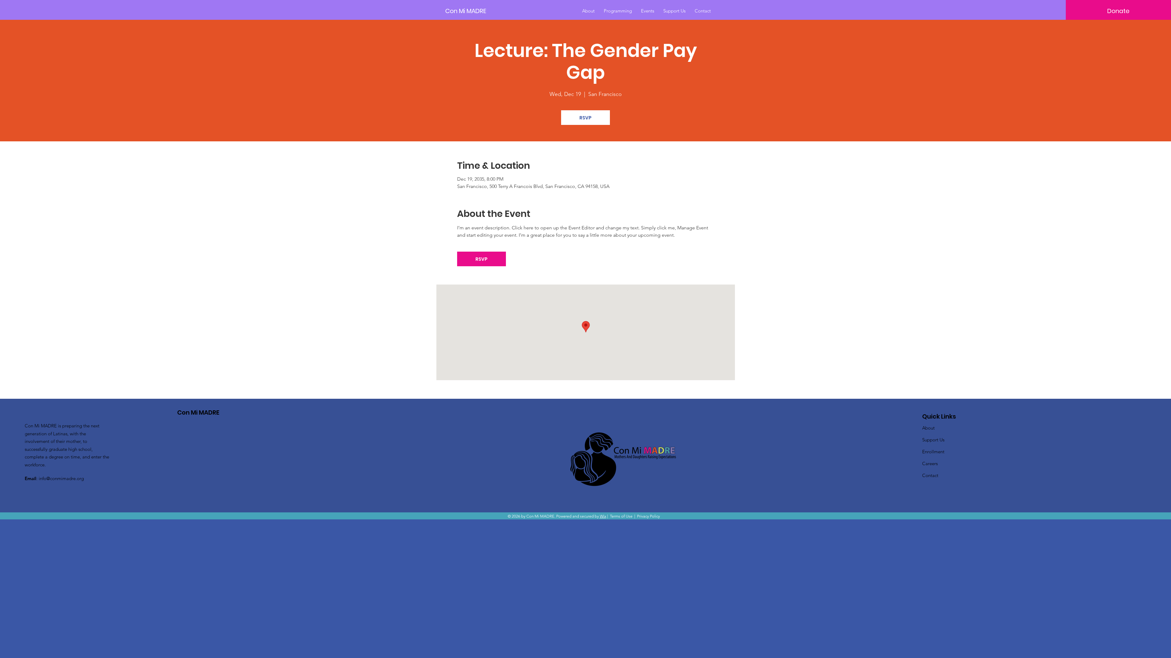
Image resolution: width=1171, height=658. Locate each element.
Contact (930, 475)
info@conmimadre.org (61, 478)
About (928, 428)
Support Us (933, 440)
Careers (930, 463)
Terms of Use (621, 516)
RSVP (585, 118)
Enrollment (933, 452)
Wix (603, 516)
